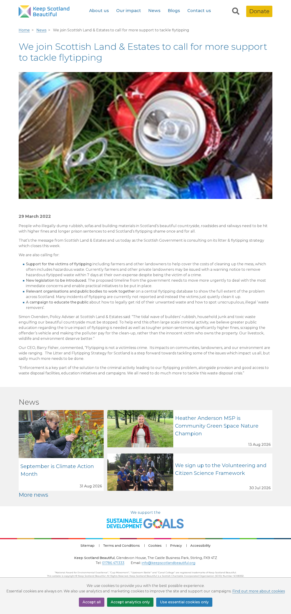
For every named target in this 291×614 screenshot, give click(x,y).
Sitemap (87, 546)
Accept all (92, 602)
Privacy (176, 546)
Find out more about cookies (258, 591)
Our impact (128, 10)
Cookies (155, 546)
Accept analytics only (130, 602)
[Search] (236, 11)
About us (99, 10)
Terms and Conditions (121, 546)
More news (33, 494)
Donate (259, 11)
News (154, 10)
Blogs (174, 10)
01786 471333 (113, 563)
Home (24, 30)
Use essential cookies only (184, 602)
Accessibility (200, 546)
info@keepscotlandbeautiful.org (168, 563)
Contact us (199, 10)
